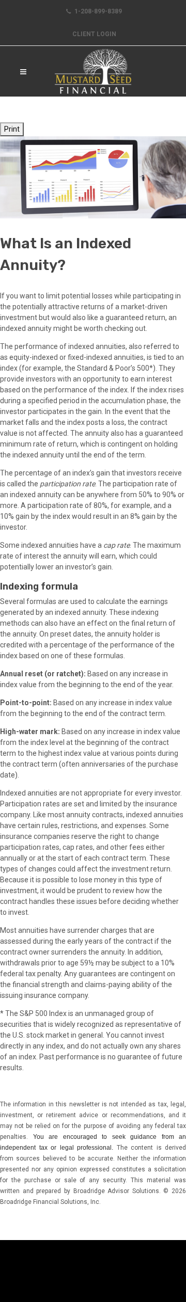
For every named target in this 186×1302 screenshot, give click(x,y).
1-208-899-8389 (97, 11)
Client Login (94, 34)
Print (12, 129)
